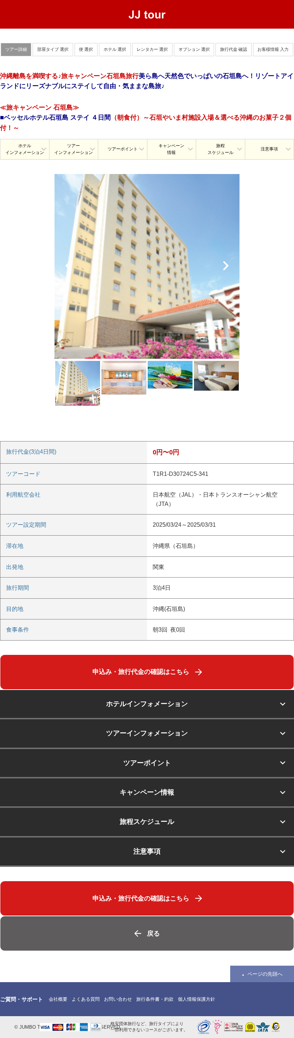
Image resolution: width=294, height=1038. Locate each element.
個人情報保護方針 (196, 999)
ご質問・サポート (21, 999)
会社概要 (58, 999)
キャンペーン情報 (171, 149)
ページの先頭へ (265, 974)
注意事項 (269, 148)
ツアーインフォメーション (73, 149)
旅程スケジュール (220, 149)
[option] (147, 266)
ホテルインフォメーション (24, 149)
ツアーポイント (123, 148)
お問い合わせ (118, 999)
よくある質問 (86, 999)
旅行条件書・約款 (155, 999)
